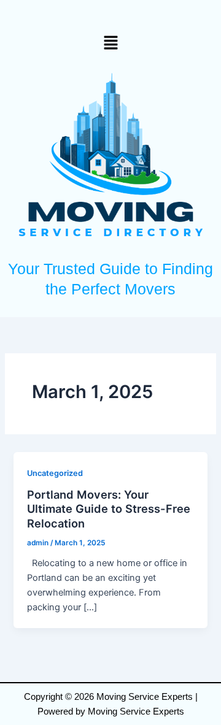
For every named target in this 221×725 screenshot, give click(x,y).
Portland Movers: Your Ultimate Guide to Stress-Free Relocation (108, 509)
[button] (110, 42)
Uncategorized (55, 473)
